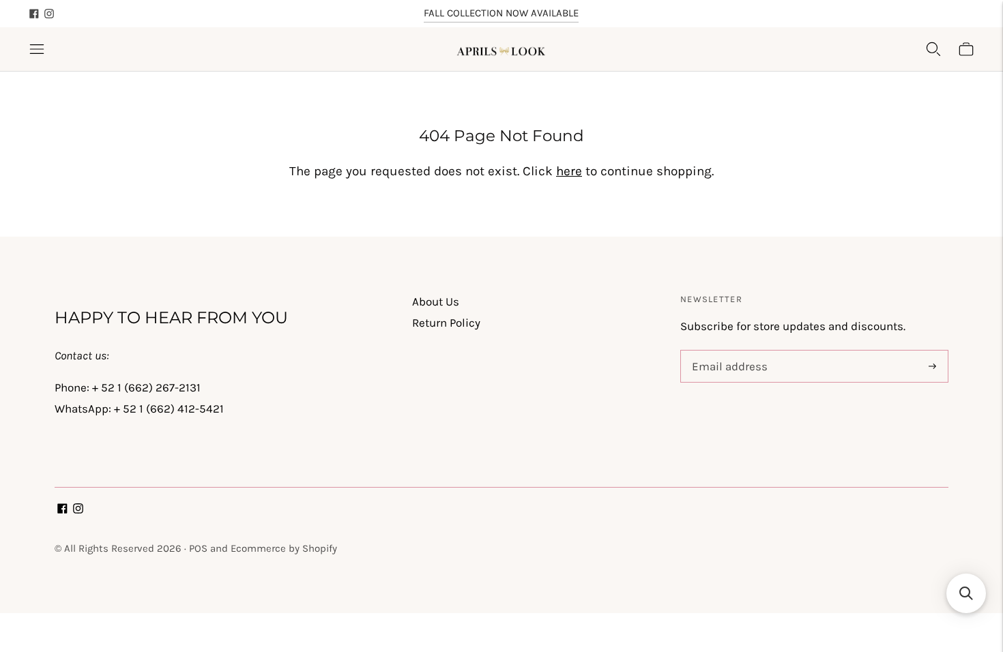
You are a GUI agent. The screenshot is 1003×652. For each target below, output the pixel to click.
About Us (435, 301)
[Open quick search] (933, 49)
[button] (966, 593)
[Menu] (36, 49)
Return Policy (446, 322)
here (569, 171)
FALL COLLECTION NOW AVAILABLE (501, 13)
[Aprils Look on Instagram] (49, 13)
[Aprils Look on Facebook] (34, 13)
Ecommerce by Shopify (284, 548)
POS (198, 548)
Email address (727, 352)
